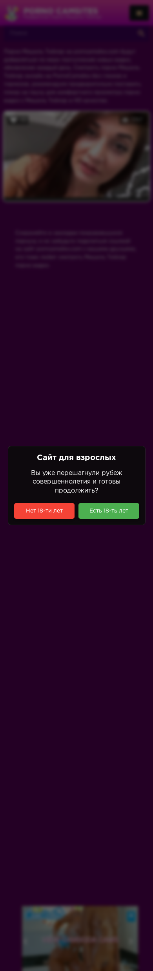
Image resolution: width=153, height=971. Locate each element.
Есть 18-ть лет (108, 511)
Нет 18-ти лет (44, 511)
